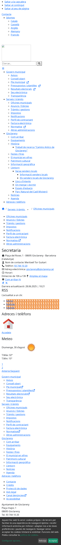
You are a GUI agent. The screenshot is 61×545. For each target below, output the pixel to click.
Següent (15, 371)
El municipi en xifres (17, 455)
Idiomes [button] (10, 17)
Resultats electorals (16, 393)
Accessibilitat (13, 498)
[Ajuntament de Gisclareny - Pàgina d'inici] (16, 52)
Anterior (6, 371)
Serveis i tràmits (16, 209)
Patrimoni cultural (16, 458)
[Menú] (3, 68)
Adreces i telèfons (11, 476)
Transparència (14, 400)
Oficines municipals (43, 208)
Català (14, 21)
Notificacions (13, 230)
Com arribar (12, 441)
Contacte (6, 14)
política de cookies (29, 535)
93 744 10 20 (20, 265)
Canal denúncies (15, 495)
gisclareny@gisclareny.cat (40, 269)
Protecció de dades (16, 488)
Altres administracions (18, 243)
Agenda (10, 307)
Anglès (14, 28)
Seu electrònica (14, 397)
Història (10, 448)
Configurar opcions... (12, 540)
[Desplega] (27, 209)
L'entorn (10, 465)
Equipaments (13, 445)
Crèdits (10, 485)
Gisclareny (7, 438)
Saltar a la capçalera (15, 1)
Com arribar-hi (13, 279)
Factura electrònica (16, 237)
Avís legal (11, 492)
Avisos (9, 300)
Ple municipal (13, 387)
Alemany (15, 31)
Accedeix (6, 332)
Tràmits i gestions (15, 223)
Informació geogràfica (18, 462)
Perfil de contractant (17, 233)
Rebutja (42, 540)
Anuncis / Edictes (15, 219)
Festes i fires (13, 452)
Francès (15, 34)
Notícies (10, 304)
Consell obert (13, 383)
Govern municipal (11, 376)
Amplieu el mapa (38, 276)
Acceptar (53, 540)
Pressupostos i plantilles (19, 390)
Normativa (12, 240)
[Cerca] (39, 63)
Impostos (11, 226)
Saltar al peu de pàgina (17, 8)
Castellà (15, 24)
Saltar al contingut (14, 5)
